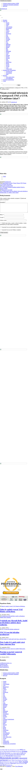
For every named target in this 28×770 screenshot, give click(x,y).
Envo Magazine (19, 766)
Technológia (9, 73)
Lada (7, 43)
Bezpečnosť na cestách (14, 749)
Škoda (7, 63)
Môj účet (5, 6)
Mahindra (8, 44)
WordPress (8, 766)
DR (4, 693)
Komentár (3, 202)
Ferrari (8, 751)
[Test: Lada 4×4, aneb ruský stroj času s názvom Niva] (13, 639)
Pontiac (7, 56)
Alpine (7, 24)
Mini (7, 50)
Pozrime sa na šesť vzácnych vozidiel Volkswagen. (11, 653)
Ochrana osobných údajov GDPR (11, 3)
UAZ (7, 67)
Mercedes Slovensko (17, 755)
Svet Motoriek (9, 78)
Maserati (8, 45)
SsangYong (8, 62)
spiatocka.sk (14, 102)
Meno (2, 214)
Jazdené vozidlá (16, 753)
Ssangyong (6, 761)
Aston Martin (9, 27)
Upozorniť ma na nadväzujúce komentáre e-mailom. (14, 227)
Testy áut (5, 21)
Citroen (7, 31)
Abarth (7, 22)
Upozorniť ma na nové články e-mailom (11, 230)
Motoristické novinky (8, 183)
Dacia (7, 32)
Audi (7, 25)
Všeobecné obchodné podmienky (11, 4)
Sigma (7, 60)
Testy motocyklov (10, 77)
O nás (4, 81)
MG (7, 48)
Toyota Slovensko (7, 763)
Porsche (25, 760)
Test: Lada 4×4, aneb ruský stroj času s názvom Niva (12, 643)
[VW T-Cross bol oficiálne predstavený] (9, 629)
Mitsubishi (8, 51)
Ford (7, 36)
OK (1, 769)
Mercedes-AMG (3, 755)
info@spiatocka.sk (4, 667)
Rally (7, 74)
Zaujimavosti (9, 71)
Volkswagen (9, 69)
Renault (8, 58)
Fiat (7, 35)
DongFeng (8, 33)
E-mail (2, 217)
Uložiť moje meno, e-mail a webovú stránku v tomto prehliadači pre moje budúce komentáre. (13, 223)
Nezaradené (6, 714)
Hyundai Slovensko (5, 753)
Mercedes (22, 754)
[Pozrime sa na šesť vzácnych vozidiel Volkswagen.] (12, 648)
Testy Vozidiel (23, 762)
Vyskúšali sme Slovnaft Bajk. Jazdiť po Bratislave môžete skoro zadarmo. (14, 623)
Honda (7, 37)
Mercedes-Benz (9, 755)
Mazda (7, 47)
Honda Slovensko (19, 751)
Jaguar (7, 40)
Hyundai (8, 39)
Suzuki (7, 64)
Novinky (5, 20)
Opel (7, 54)
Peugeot (8, 55)
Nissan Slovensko (7, 184)
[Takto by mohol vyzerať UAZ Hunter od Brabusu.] (12, 606)
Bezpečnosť (9, 28)
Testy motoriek (15, 761)
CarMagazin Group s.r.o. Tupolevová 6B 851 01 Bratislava (6, 664)
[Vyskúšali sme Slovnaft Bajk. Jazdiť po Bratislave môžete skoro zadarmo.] (14, 617)
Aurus (8, 749)
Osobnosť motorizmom (8, 79)
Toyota (7, 66)
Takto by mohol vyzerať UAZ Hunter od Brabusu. (11, 610)
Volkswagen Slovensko (20, 763)
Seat (7, 59)
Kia (7, 41)
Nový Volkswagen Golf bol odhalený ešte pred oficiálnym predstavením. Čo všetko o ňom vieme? (13, 192)
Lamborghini (11, 754)
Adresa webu (3, 220)
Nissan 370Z (20, 183)
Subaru (10, 761)
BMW (7, 29)
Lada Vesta (6, 754)
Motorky (5, 75)
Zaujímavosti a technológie (9, 70)
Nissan (7, 52)
